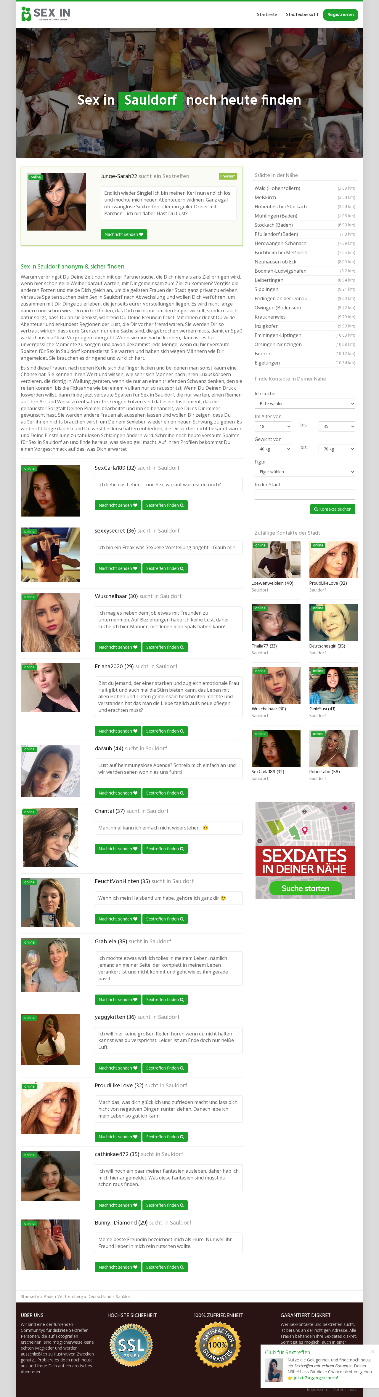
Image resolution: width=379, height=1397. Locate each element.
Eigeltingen (305, 362)
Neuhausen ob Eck (305, 261)
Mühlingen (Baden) (305, 215)
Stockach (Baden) (305, 225)
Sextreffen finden (163, 505)
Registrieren (340, 15)
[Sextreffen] (46, 15)
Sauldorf (169, 468)
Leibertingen (305, 280)
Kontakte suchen (334, 509)
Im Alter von (268, 416)
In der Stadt (267, 484)
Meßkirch (305, 197)
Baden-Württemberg (63, 1296)
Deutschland (99, 1296)
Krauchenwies (305, 317)
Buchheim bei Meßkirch (305, 252)
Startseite (267, 15)
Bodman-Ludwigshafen (305, 271)
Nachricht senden (122, 234)
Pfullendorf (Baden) (305, 234)
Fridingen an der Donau (305, 298)
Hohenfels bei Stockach (305, 206)
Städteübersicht (302, 15)
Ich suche (265, 393)
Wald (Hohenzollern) (305, 188)
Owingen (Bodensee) (305, 307)
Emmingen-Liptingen (305, 335)
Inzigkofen (305, 326)
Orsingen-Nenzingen (305, 344)
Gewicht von (268, 439)
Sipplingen (305, 289)
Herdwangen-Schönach (305, 243)
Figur (260, 461)
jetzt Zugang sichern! (316, 1377)
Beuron (305, 353)
